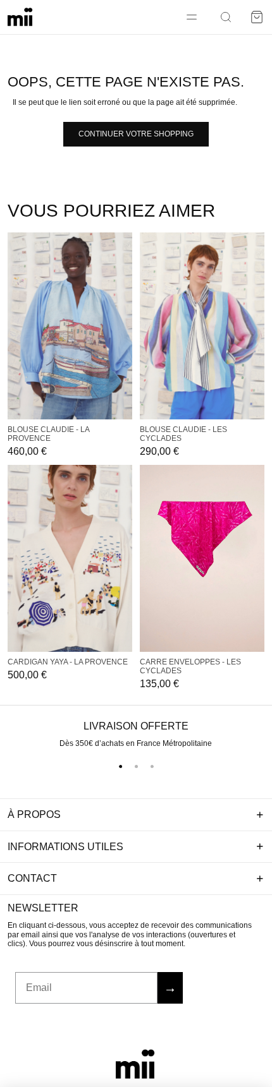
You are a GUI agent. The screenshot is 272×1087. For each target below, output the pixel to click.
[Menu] (192, 17)
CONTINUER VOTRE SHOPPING (136, 133)
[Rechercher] (226, 17)
